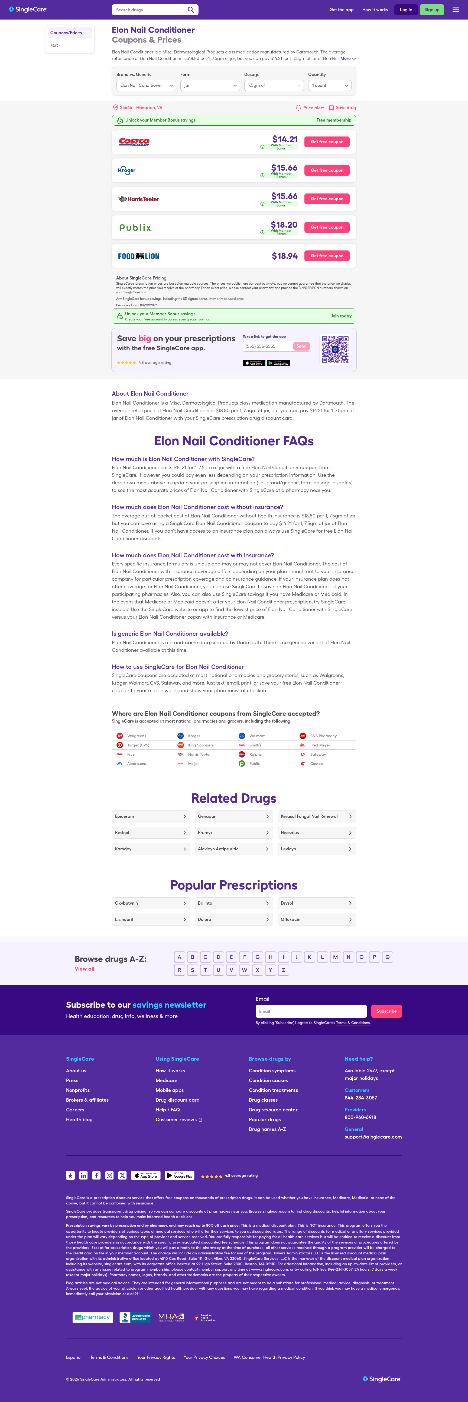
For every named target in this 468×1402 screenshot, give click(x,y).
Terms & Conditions (109, 1357)
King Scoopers (201, 745)
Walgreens (136, 736)
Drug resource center (273, 1109)
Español (74, 1357)
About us (76, 1070)
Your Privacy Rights (156, 1357)
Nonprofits (78, 1090)
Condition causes (268, 1080)
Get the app (342, 9)
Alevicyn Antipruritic (218, 848)
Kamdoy (123, 848)
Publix (254, 763)
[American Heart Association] (206, 1317)
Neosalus (290, 832)
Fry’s (131, 754)
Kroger (194, 736)
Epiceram (124, 816)
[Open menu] (455, 10)
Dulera (204, 919)
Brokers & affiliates (87, 1100)
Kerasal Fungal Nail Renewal (309, 816)
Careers (75, 1109)
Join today (342, 316)
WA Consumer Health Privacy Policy (269, 1357)
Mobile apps (170, 1090)
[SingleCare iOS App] (146, 1175)
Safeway (318, 754)
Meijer (193, 763)
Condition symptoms (272, 1070)
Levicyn (288, 848)
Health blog (79, 1119)
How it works (375, 9)
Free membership (334, 120)
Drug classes (263, 1100)
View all (84, 968)
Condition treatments (273, 1090)
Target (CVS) (138, 745)
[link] (342, 107)
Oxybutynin (126, 903)
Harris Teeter (199, 754)
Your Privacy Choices (204, 1357)
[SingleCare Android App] (179, 1175)
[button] (138, 107)
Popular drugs (265, 1119)
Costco (316, 763)
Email (262, 999)
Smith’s (255, 745)
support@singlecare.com (373, 1137)
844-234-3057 (361, 1098)
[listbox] (146, 81)
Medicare (166, 1080)
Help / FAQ (168, 1109)
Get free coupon (327, 141)
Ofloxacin (290, 919)
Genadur (207, 816)
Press (72, 1080)
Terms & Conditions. (353, 1022)
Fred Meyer (320, 745)
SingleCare (89, 1379)
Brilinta (205, 903)
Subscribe (387, 1011)
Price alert (313, 107)
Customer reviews (176, 1119)
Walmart (257, 736)
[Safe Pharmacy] (93, 1317)
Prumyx (205, 832)
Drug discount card (178, 1100)
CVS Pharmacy (323, 736)
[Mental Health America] (172, 1317)
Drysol (287, 903)
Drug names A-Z (267, 1129)
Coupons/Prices (66, 32)
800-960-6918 (360, 1117)
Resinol (122, 832)
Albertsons (136, 763)
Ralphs (255, 754)
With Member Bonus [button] (281, 147)
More (345, 58)
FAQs (55, 45)
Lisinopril (124, 919)
